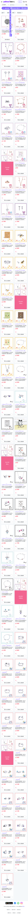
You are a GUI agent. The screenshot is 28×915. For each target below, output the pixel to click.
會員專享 (10, 30)
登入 (20, 1)
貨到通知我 (7, 39)
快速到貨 (10, 16)
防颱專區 (10, 22)
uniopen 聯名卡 (16, 8)
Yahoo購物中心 (9, 2)
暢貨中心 (10, 14)
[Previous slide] (2, 21)
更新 (23, 906)
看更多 (10, 35)
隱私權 (14, 912)
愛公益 (10, 33)
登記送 (10, 11)
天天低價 (10, 19)
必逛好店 (10, 25)
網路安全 (9, 912)
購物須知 (19, 909)
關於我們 (13, 909)
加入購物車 (21, 39)
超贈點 (25, 8)
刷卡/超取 (10, 27)
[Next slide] (12, 21)
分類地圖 (18, 912)
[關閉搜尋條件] (8, 4)
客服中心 (8, 909)
